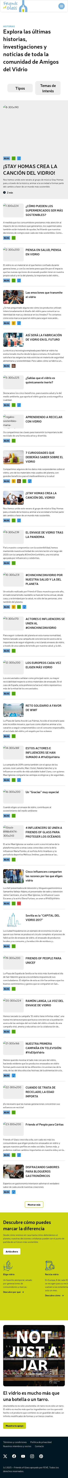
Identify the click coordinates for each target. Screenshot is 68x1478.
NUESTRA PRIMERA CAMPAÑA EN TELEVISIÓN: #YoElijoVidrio (44, 1048)
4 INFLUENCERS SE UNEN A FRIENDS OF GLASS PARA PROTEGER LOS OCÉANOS (44, 832)
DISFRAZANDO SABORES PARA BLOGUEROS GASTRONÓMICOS (42, 1171)
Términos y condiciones (15, 1442)
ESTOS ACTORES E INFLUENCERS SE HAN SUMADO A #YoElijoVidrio (43, 752)
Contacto (39, 1446)
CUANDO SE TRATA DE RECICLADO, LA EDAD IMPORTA (41, 1091)
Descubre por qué (12, 1291)
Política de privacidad (41, 1442)
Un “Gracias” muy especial (42, 792)
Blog (6, 238)
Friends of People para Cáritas (45, 1124)
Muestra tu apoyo (14, 1425)
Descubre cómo (52, 1295)
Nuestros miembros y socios (17, 1446)
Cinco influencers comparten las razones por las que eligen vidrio (44, 876)
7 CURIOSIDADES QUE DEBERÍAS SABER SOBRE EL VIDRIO (44, 457)
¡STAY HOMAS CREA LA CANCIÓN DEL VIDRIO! (30, 169)
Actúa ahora (12, 1251)
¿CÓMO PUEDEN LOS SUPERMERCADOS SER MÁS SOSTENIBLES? (44, 210)
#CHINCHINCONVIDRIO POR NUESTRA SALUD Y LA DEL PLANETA (44, 579)
